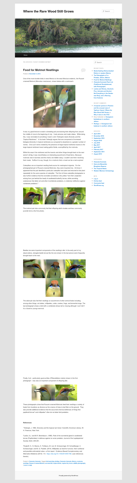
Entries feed (98, 181)
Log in (96, 179)
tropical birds (57, 463)
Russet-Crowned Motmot (37, 463)
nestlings (26, 463)
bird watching (50, 461)
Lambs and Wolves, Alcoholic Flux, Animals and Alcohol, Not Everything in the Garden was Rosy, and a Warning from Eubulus (104, 93)
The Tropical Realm (100, 168)
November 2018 (99, 136)
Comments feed (99, 183)
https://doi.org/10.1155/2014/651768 (59, 454)
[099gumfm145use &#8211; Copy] (75, 318)
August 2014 (98, 154)
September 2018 (99, 138)
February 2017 (98, 149)
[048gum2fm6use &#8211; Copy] (54, 338)
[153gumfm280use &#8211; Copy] (54, 319)
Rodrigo (96, 124)
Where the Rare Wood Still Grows (48, 11)
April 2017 (97, 147)
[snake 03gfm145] (33, 343)
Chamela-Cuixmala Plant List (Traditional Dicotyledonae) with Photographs (103, 84)
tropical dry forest (67, 463)
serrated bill (48, 463)
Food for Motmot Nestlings (41, 70)
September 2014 (99, 152)
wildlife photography (79, 463)
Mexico (74, 461)
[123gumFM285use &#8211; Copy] (33, 321)
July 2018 (97, 143)
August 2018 (98, 140)
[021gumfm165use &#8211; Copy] (54, 238)
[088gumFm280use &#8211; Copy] (33, 238)
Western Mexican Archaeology (104, 171)
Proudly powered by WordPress (68, 476)
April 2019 (97, 134)
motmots (80, 461)
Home (25, 55)
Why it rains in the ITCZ (101, 115)
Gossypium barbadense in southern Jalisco (103, 119)
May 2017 (97, 145)
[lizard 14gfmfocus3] (75, 359)
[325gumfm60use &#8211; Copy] (54, 222)
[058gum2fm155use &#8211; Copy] (33, 222)
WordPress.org (99, 185)
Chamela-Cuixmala (35, 461)
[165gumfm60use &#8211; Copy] (75, 222)
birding (57, 461)
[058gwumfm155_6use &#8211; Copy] (75, 335)
